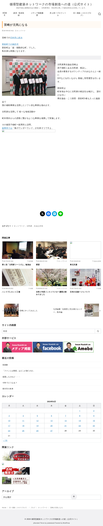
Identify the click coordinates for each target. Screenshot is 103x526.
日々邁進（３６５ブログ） (82, 14)
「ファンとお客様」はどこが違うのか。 (19, 370)
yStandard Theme (39, 523)
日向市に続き (16, 37)
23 (94, 425)
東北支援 (73, 264)
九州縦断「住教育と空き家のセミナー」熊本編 (67, 310)
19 (37, 425)
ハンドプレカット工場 (11, 291)
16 (94, 420)
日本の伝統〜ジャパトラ (80, 291)
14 (66, 420)
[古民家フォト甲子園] (3, 465)
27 (51, 430)
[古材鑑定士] (16, 475)
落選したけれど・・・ (12, 376)
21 (66, 425)
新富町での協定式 (10, 44)
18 (23, 425)
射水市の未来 (8, 388)
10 (9, 420)
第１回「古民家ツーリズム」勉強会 (16, 264)
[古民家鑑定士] (16, 484)
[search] (98, 331)
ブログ (33, 507)
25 (23, 430)
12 (37, 420)
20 (51, 425)
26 (37, 430)
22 (80, 425)
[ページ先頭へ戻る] (74, 497)
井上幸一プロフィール (58, 14)
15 (80, 420)
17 (9, 425)
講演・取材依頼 (18, 14)
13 (51, 420)
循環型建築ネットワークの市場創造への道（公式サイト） (51, 4)
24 (9, 430)
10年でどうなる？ (10, 382)
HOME (5, 14)
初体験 (5, 364)
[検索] (99, 14)
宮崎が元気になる (56, 507)
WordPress (66, 523)
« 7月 (5, 440)
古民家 (29, 225)
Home (4, 507)
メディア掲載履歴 (37, 14)
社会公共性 (38, 225)
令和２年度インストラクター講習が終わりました (51, 292)
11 (23, 420)
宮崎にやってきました (28, 310)
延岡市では (7, 127)
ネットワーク (21, 31)
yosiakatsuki (51, 523)
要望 (38, 264)
